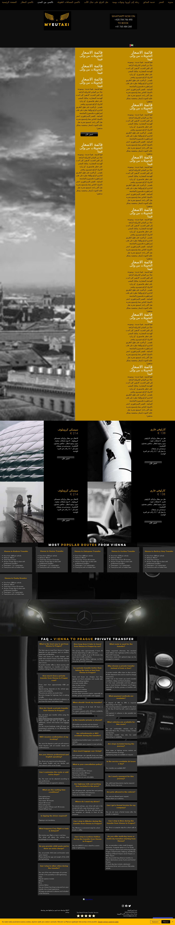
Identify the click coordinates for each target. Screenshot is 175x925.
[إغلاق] (172, 921)
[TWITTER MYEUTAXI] (129, 905)
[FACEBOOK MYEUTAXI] (126, 905)
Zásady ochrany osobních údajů (108, 922)
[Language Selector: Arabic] (132, 45)
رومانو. (67, 912)
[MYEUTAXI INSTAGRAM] (123, 905)
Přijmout (165, 922)
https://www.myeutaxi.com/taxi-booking (51, 719)
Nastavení (155, 922)
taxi (64, 24)
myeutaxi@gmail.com (130, 916)
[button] (87, 617)
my (48, 24)
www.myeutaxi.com (131, 912)
